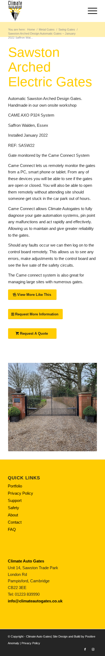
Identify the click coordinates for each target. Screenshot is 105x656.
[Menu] (89, 11)
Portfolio (15, 486)
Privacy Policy (20, 493)
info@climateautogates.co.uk (35, 601)
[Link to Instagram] (93, 649)
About (13, 515)
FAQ (12, 529)
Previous (20, 407)
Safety (13, 507)
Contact (15, 522)
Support (15, 500)
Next (85, 407)
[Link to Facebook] (85, 649)
